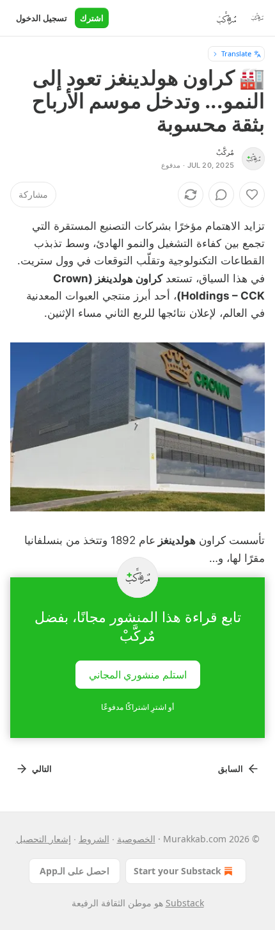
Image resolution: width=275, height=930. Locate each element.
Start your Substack (177, 871)
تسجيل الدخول (41, 18)
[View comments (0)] (221, 194)
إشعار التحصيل (43, 839)
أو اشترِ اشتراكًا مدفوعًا (137, 707)
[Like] (252, 194)
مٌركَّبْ (225, 152)
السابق (230, 768)
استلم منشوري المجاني (138, 674)
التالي (42, 768)
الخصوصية (136, 839)
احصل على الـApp (74, 871)
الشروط (94, 839)
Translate (236, 53)
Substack (185, 903)
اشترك (92, 18)
